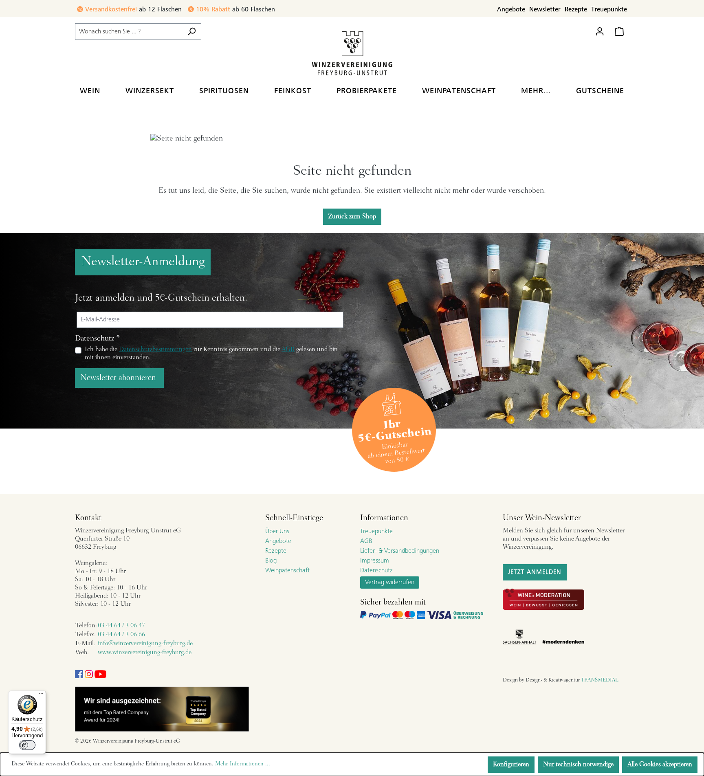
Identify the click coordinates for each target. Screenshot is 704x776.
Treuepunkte (609, 9)
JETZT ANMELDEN (534, 572)
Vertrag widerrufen (389, 582)
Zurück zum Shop (352, 216)
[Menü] (41, 695)
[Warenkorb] (619, 31)
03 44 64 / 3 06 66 (121, 634)
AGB (288, 349)
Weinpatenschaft (287, 570)
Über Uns (277, 531)
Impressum (374, 561)
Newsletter (545, 9)
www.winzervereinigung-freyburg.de (144, 652)
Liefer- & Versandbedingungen (399, 551)
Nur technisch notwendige (578, 764)
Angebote (511, 9)
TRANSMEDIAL (599, 680)
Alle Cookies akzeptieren (659, 764)
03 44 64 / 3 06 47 (121, 625)
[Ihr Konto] (599, 31)
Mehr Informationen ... (242, 764)
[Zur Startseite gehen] (352, 53)
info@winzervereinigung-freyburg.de (145, 643)
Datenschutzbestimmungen (155, 349)
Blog (271, 561)
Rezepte (576, 9)
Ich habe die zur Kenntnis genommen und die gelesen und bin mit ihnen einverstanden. (211, 353)
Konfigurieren (511, 764)
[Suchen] (191, 31)
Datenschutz (376, 570)
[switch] (27, 745)
